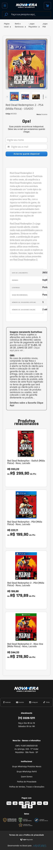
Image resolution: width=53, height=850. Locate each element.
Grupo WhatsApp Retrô (27, 771)
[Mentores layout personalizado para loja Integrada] (39, 846)
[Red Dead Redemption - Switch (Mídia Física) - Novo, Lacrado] (26, 458)
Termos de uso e (16, 835)
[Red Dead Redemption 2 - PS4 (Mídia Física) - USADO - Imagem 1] (14, 96)
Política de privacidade (34, 835)
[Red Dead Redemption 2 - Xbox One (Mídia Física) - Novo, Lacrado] (26, 641)
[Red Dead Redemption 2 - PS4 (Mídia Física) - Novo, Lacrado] (26, 580)
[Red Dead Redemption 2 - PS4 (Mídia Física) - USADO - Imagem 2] (25, 96)
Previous (5, 95)
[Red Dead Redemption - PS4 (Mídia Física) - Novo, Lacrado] (26, 519)
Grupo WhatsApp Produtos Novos (26, 766)
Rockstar (44, 114)
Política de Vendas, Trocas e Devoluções (26, 787)
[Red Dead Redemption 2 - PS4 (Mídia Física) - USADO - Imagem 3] (36, 96)
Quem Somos (26, 777)
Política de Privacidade (26, 782)
